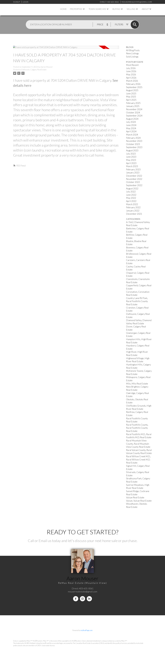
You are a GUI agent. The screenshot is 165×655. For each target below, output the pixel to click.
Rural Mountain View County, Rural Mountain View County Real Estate (138, 443)
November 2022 (134, 179)
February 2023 (133, 169)
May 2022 (131, 198)
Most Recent (132, 65)
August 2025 (132, 90)
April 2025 (131, 99)
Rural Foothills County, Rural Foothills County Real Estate (137, 427)
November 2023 (134, 141)
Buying (116, 9)
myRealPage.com (87, 630)
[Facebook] (75, 598)
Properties (76, 9)
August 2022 (132, 188)
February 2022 (133, 207)
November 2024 (134, 109)
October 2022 (133, 182)
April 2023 (131, 163)
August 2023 (132, 150)
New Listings (132, 53)
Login (25, 2)
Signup (16, 2)
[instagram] (82, 598)
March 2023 (132, 166)
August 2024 (132, 118)
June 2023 (131, 156)
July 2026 (131, 68)
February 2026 (133, 84)
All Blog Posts (133, 50)
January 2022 (132, 210)
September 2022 (134, 185)
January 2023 (132, 172)
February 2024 (133, 138)
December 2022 (134, 175)
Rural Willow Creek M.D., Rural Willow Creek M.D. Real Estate (138, 459)
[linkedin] (89, 598)
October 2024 (133, 112)
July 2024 (131, 122)
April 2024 (131, 131)
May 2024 (131, 128)
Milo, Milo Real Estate (137, 383)
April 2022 (131, 201)
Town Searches (97, 9)
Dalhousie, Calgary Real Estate (34, 70)
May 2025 (131, 96)
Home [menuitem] (63, 9)
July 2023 (131, 153)
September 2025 (134, 87)
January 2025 (132, 106)
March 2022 (132, 204)
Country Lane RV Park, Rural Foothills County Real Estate (137, 301)
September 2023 (134, 147)
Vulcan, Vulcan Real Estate (139, 500)
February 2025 (133, 103)
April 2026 (131, 77)
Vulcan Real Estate (135, 497)
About (145, 9)
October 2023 (133, 144)
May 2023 (131, 160)
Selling (131, 9)
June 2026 (131, 71)
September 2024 (134, 115)
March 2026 (132, 80)
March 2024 (132, 134)
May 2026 (131, 74)
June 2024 (131, 125)
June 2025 (131, 93)
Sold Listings (132, 56)
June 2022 (131, 194)
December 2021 (134, 213)
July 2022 (131, 191)
